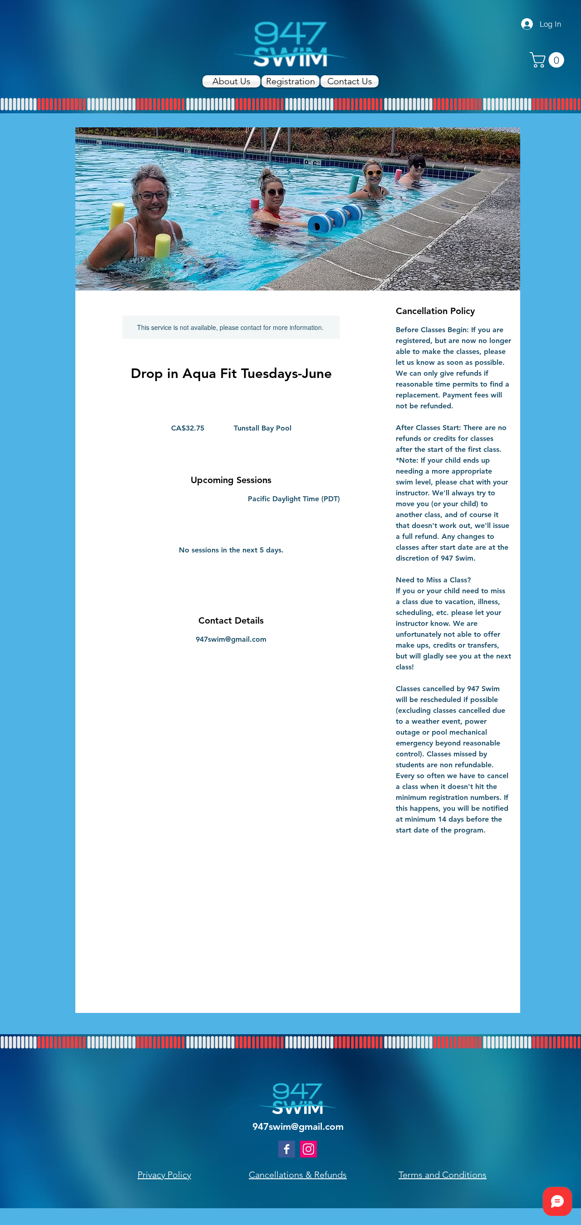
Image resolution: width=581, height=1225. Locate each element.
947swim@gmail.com (298, 1126)
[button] (549, 60)
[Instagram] (308, 1149)
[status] (294, 499)
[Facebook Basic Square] (286, 1149)
